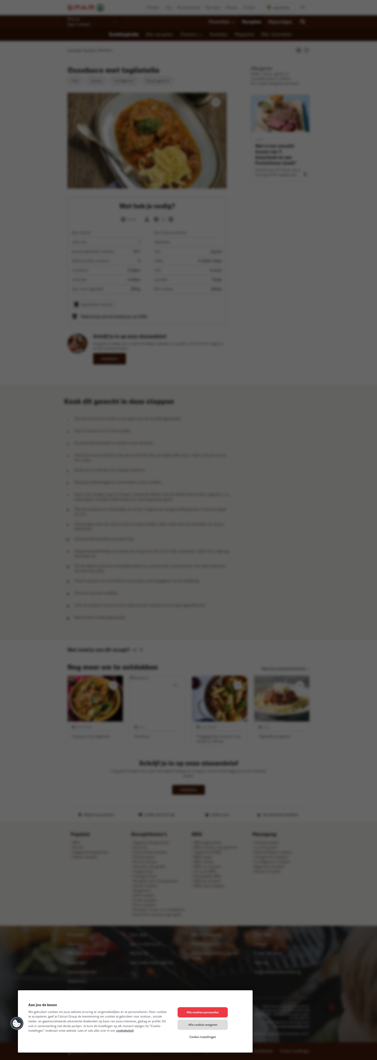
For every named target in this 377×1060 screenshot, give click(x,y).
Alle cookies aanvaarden (203, 1012)
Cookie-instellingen (202, 1037)
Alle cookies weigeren (202, 1024)
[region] (135, 1021)
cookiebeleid (125, 1031)
